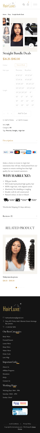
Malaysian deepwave (10, 277)
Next (35, 35)
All (10, 128)
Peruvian (9, 131)
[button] (8, 120)
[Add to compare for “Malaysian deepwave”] (33, 260)
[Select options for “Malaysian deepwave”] (33, 269)
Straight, (15, 131)
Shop (9, 14)
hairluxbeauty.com (17, 427)
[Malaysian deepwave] (20, 254)
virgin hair (21, 131)
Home (4, 14)
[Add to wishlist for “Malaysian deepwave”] (33, 265)
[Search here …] (23, 4)
